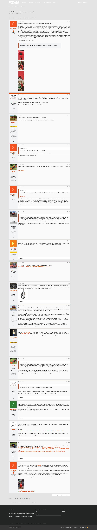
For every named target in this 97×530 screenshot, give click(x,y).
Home (37, 511)
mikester (13, 270)
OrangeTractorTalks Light (14, 527)
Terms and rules (68, 527)
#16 (69, 422)
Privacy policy (75, 527)
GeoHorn (13, 122)
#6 (69, 186)
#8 (69, 240)
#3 (69, 115)
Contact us (38, 516)
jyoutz (13, 218)
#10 (69, 283)
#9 (69, 262)
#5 (69, 164)
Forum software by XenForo (20, 523)
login (63, 511)
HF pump (28, 332)
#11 (69, 305)
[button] (42, 2)
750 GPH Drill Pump (24, 44)
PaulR (13, 171)
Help (80, 527)
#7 (69, 211)
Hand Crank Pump (25, 333)
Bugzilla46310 (13, 290)
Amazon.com (21, 170)
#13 (69, 358)
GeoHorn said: (22, 148)
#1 (69, 21)
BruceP (13, 429)
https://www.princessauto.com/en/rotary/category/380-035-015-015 (34, 266)
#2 (69, 94)
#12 (69, 330)
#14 (69, 381)
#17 (69, 442)
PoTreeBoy (13, 248)
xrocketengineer (13, 338)
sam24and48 (12, 13)
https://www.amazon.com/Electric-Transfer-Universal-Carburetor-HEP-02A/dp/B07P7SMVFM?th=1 (41, 431)
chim (13, 312)
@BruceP (39, 465)
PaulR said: (22, 190)
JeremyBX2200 (13, 409)
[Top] (85, 527)
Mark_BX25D (13, 102)
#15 (69, 402)
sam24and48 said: (23, 215)
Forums (37, 514)
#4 (69, 144)
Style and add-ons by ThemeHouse (40, 523)
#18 (69, 463)
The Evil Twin (13, 450)
